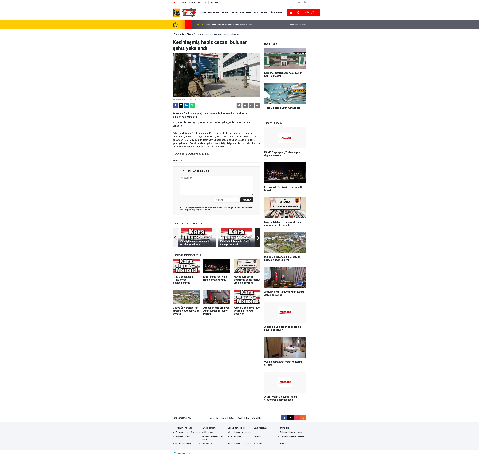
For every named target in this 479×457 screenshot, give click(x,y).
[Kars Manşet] (185, 12)
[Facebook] (175, 105)
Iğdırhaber (276, 12)
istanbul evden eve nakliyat (239, 432)
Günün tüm (297, 25)
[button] (245, 105)
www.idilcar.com (209, 428)
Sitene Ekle (214, 2)
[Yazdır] (239, 105)
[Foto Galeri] (304, 2)
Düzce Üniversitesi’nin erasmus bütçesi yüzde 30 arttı (228, 25)
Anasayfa (180, 34)
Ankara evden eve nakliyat (291, 432)
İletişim (232, 418)
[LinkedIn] (186, 105)
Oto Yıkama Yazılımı (183, 443)
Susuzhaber (260, 12)
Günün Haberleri (194, 2)
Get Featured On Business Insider (213, 438)
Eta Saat (283, 443)
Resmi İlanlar (230, 12)
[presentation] (182, 24)
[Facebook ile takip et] (284, 417)
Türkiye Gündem (194, 34)
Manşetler (182, 2)
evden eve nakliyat (183, 428)
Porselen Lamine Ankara (186, 432)
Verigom (257, 436)
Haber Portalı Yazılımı (185, 453)
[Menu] (291, 12)
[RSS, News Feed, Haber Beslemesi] (303, 417)
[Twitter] (181, 105)
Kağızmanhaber (210, 12)
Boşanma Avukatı (182, 436)
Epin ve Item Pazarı (236, 428)
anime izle (284, 428)
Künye (223, 418)
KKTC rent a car (234, 436)
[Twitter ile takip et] (290, 417)
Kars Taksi (258, 443)
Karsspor (245, 12)
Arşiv (205, 2)
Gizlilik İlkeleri (243, 418)
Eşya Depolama (260, 428)
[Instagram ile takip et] (297, 417)
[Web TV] (298, 2)
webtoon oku (207, 432)
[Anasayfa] (174, 2)
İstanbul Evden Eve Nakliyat (292, 436)
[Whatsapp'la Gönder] (192, 105)
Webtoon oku (207, 443)
